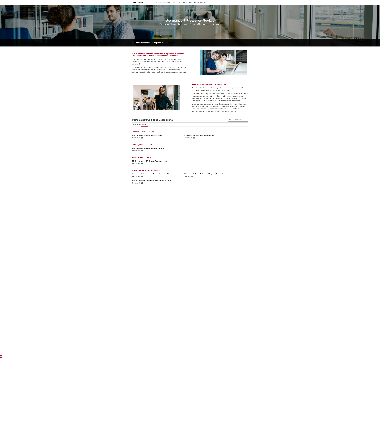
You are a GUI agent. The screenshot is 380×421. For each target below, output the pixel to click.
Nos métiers (183, 2)
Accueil (158, 2)
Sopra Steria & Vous (170, 2)
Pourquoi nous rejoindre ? (198, 2)
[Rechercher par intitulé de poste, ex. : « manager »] (190, 42)
